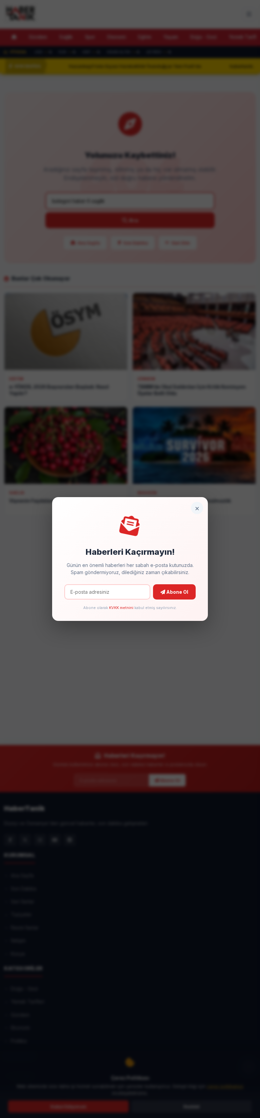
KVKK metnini (121, 607)
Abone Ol (176, 592)
